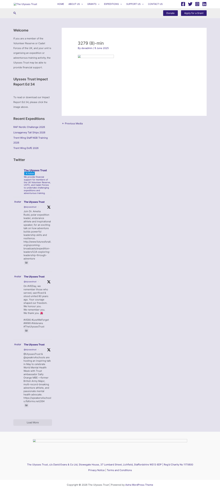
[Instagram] (197, 4)
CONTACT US (155, 4)
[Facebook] (183, 4)
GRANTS (91, 4)
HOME (60, 4)
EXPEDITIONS (111, 4)
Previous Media (72, 123)
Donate (170, 13)
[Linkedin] (204, 4)
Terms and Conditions (119, 470)
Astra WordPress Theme (139, 484)
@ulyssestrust (30, 207)
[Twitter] (190, 4)
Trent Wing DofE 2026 (25, 148)
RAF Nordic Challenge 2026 (29, 127)
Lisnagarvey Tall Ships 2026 (29, 132)
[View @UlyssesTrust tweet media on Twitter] (26, 263)
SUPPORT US (133, 4)
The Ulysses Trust (34, 201)
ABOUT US (74, 4)
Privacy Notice (96, 470)
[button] (81, 4)
